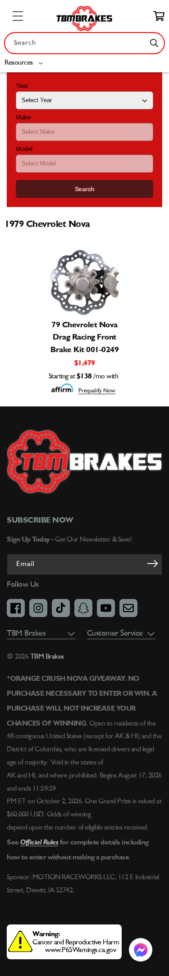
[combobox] (84, 43)
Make (23, 117)
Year (22, 85)
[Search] (154, 43)
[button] (25, 63)
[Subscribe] (152, 564)
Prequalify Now (96, 391)
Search (85, 189)
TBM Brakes (46, 656)
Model (24, 148)
